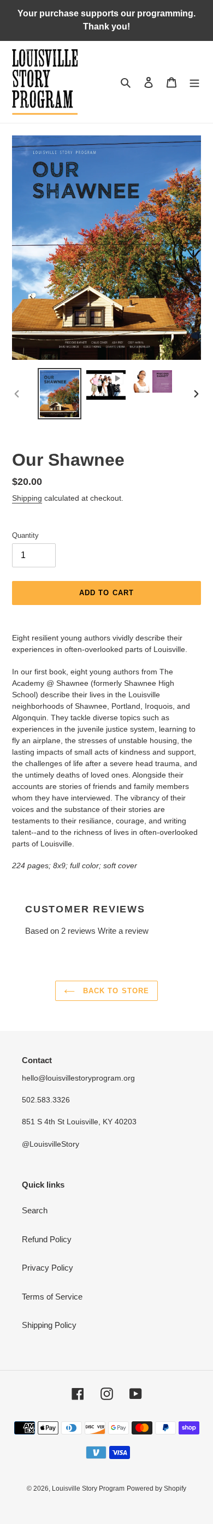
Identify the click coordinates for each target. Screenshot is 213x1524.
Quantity (25, 535)
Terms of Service (52, 1296)
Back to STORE (114, 991)
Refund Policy (47, 1239)
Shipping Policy (49, 1325)
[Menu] (194, 82)
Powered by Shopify (156, 1488)
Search (35, 1210)
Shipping (27, 498)
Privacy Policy (47, 1267)
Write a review (123, 930)
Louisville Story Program (88, 1488)
